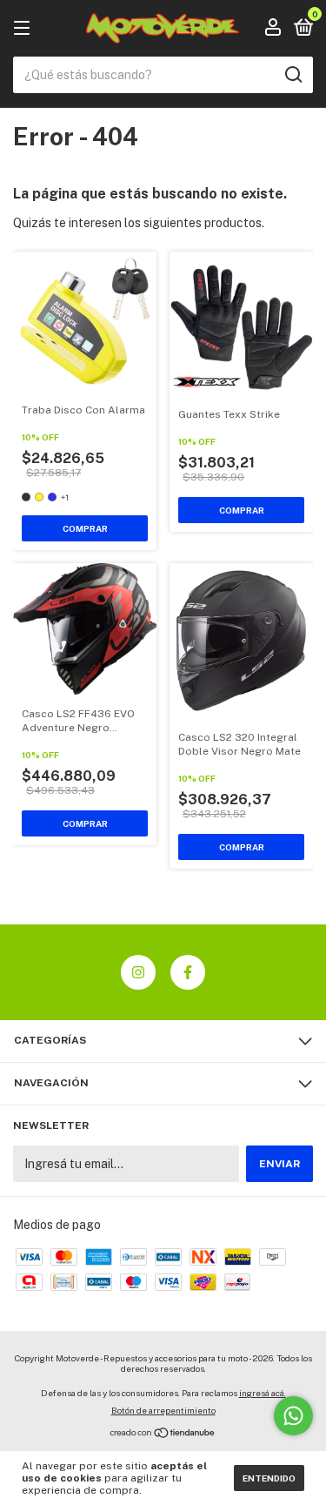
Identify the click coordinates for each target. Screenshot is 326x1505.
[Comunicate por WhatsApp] (293, 1415)
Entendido (269, 1478)
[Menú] (25, 29)
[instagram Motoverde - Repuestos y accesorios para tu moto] (138, 972)
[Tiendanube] (163, 1434)
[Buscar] (292, 75)
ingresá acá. (262, 1392)
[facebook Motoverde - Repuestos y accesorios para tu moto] (187, 972)
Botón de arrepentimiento (163, 1410)
